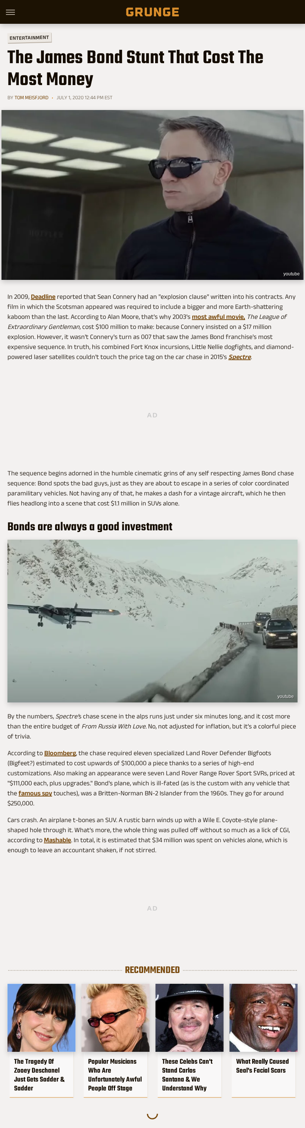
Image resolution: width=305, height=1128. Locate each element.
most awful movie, (218, 316)
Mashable (57, 840)
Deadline (43, 296)
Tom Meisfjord (31, 97)
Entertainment (29, 37)
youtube (291, 274)
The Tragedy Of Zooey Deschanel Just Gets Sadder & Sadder (39, 1075)
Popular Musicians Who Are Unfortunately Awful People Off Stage (115, 1075)
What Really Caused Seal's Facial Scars (262, 1066)
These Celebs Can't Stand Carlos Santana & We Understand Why (187, 1075)
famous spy (35, 793)
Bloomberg (60, 753)
